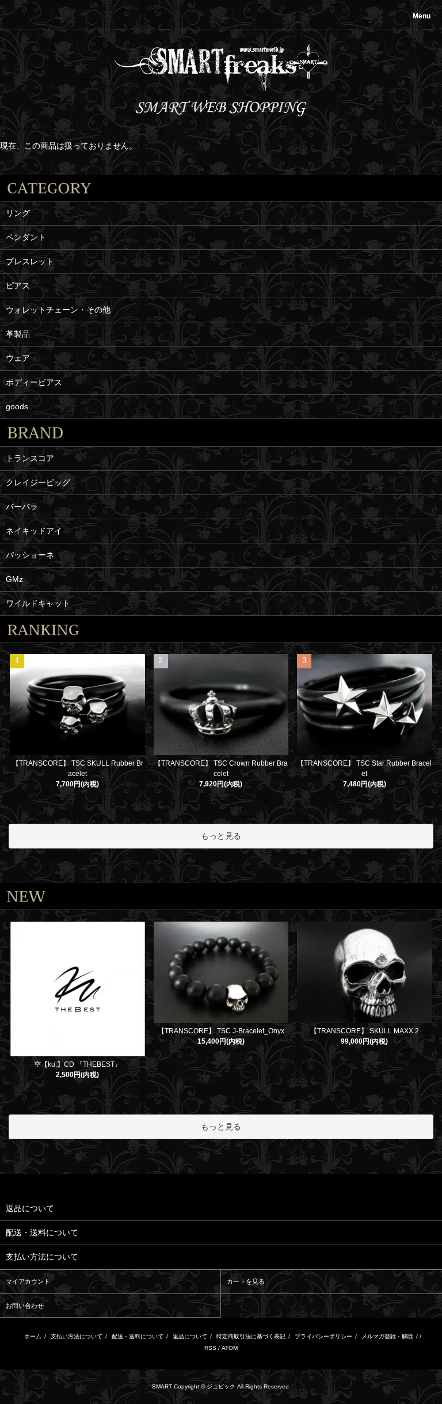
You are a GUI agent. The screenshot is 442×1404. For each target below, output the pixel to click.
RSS (210, 1348)
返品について (190, 1336)
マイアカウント (28, 1281)
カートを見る (246, 1281)
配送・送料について (137, 1336)
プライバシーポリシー (323, 1336)
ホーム (32, 1336)
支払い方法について (76, 1336)
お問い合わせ (25, 1305)
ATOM (230, 1348)
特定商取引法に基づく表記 (250, 1336)
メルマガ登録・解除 (387, 1336)
